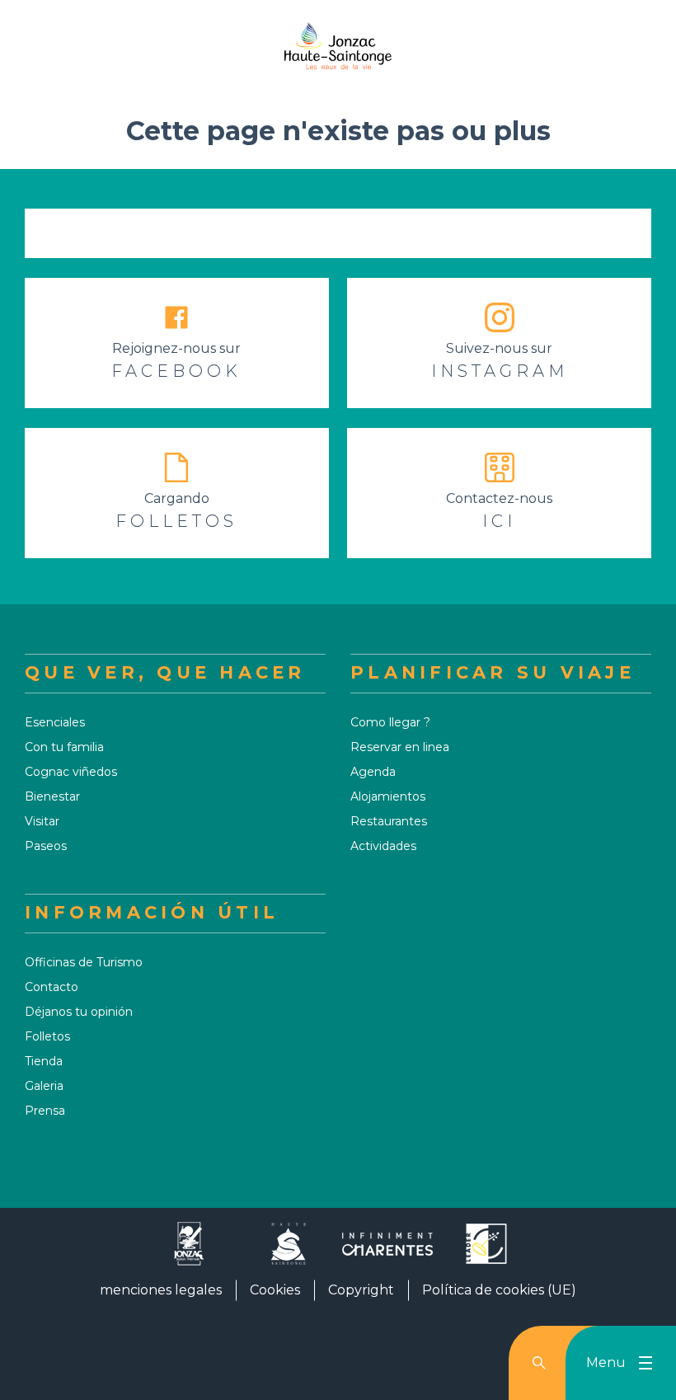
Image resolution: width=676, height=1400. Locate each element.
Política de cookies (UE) (499, 1290)
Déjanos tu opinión (79, 1011)
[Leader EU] (486, 1250)
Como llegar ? (390, 722)
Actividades (383, 846)
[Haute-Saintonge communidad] (288, 1250)
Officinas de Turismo (84, 962)
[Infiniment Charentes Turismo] (387, 1250)
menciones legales (161, 1290)
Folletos (47, 1036)
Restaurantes (388, 821)
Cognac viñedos (71, 771)
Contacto (51, 987)
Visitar (42, 821)
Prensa (45, 1110)
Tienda (44, 1061)
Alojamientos (387, 796)
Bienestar (52, 796)
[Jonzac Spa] (189, 1250)
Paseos (46, 846)
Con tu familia (64, 747)
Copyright (361, 1290)
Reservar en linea (399, 747)
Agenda (373, 771)
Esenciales (55, 722)
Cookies (275, 1290)
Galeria (44, 1085)
